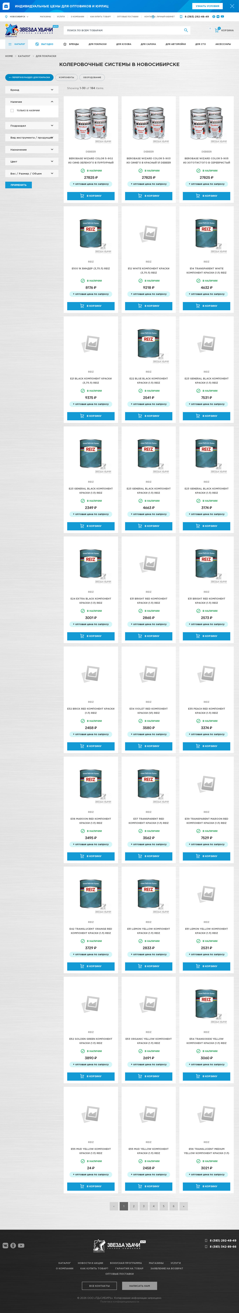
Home (9, 56)
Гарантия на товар (129, 1268)
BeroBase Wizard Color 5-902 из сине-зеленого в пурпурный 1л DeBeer (91, 162)
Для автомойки (176, 44)
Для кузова (123, 44)
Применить (19, 185)
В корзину (94, 195)
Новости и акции (90, 1263)
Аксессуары (223, 44)
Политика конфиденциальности (119, 1301)
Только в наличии (28, 110)
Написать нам (139, 1286)
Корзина (226, 30)
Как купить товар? (100, 17)
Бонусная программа (126, 1263)
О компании (77, 17)
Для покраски (98, 44)
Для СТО (200, 44)
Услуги (61, 17)
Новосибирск (17, 17)
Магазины (45, 17)
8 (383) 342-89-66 (223, 1246)
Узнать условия (207, 6)
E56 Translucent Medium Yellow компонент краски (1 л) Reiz (206, 1153)
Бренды (74, 44)
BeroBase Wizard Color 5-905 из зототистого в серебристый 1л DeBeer (206, 162)
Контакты (150, 17)
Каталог (20, 44)
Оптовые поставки (127, 17)
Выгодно (47, 44)
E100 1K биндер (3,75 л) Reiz (91, 268)
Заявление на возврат (166, 1268)
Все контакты (99, 1286)
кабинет (166, 17)
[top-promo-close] (232, 6)
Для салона (148, 44)
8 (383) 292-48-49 (197, 16)
